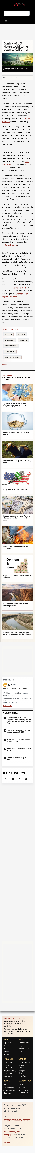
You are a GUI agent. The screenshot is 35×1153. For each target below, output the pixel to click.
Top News (7, 1043)
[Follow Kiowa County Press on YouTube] (26, 779)
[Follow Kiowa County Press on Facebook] (13, 779)
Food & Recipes (8, 1084)
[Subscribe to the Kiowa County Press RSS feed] (19, 779)
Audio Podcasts (9, 1090)
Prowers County (24, 1049)
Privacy (21, 1095)
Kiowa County (23, 1043)
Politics (6, 1051)
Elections (6, 1054)
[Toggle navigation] (6, 20)
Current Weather (24, 1062)
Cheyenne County (25, 1046)
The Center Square (12, 357)
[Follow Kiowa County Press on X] (6, 779)
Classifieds (7, 1093)
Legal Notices (8, 1076)
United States (11, 346)
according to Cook (18, 288)
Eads (20, 1052)
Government (10, 351)
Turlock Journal (11, 245)
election (8, 334)
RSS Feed (22, 1087)
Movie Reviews (8, 1087)
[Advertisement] (17, 862)
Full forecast (7, 706)
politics (21, 334)
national (23, 340)
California (9, 340)
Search (21, 1084)
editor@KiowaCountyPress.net (17, 1119)
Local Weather (24, 1076)
